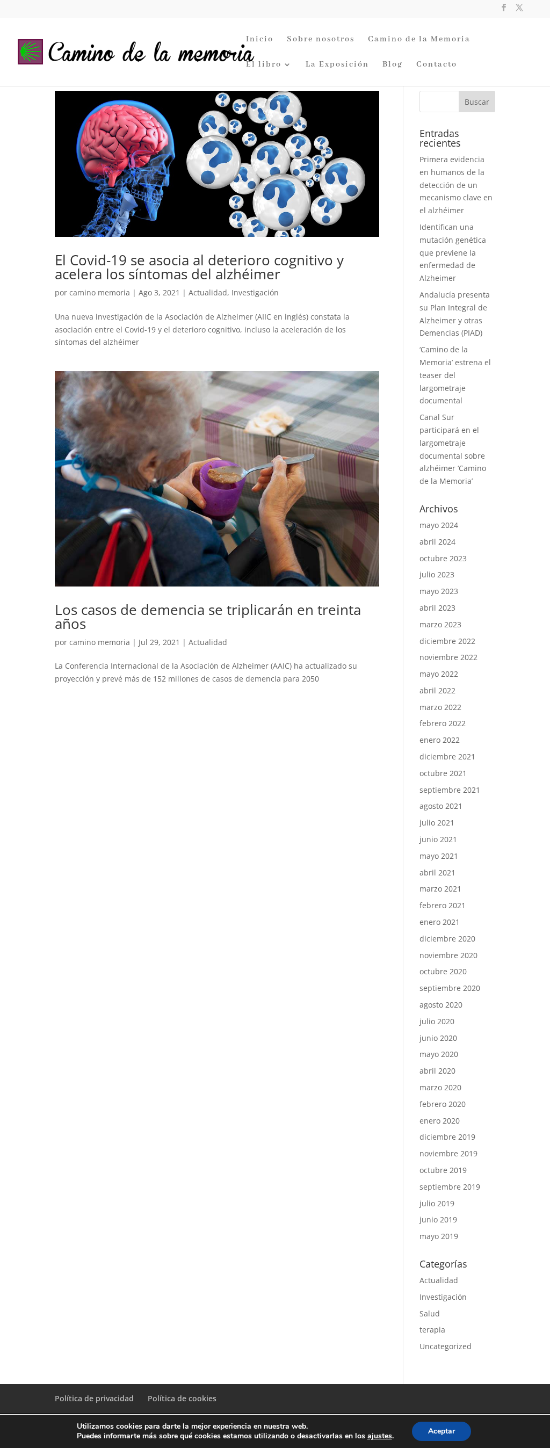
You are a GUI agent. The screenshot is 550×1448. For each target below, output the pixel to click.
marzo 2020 (440, 1087)
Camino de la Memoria (419, 39)
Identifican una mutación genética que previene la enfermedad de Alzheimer (452, 252)
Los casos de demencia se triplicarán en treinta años (208, 616)
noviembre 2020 (448, 955)
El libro (263, 65)
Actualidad (208, 292)
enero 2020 (439, 1121)
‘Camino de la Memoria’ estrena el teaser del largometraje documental (455, 375)
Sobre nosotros (320, 39)
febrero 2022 (442, 723)
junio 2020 (438, 1038)
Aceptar (441, 1431)
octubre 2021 (443, 773)
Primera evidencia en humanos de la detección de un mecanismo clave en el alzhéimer (456, 184)
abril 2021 (437, 872)
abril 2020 (437, 1071)
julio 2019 (436, 1203)
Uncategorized (445, 1346)
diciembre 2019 (447, 1137)
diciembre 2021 (447, 756)
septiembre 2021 (449, 790)
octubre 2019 (443, 1170)
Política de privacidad (94, 1398)
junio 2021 (438, 839)
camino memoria (99, 292)
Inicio (259, 39)
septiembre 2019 (449, 1187)
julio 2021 (436, 822)
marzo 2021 (440, 889)
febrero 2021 (442, 905)
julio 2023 (436, 574)
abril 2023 (437, 608)
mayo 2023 (438, 591)
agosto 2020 (440, 1005)
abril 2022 (437, 690)
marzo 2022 (440, 707)
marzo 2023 (440, 624)
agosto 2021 (440, 806)
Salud (429, 1313)
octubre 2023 (443, 558)
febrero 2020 (442, 1104)
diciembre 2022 (447, 641)
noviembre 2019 (448, 1153)
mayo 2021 (438, 856)
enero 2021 (439, 922)
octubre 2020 (443, 971)
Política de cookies (182, 1398)
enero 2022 (439, 740)
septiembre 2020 (449, 988)
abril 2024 (437, 542)
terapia (432, 1329)
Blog (392, 65)
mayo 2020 (438, 1054)
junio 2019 (438, 1219)
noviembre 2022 (448, 657)
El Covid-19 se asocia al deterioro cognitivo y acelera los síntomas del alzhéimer (199, 267)
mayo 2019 (438, 1236)
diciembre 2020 (447, 938)
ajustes (379, 1436)
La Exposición (337, 65)
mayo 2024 (438, 525)
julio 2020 (436, 1021)
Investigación (255, 292)
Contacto (436, 65)
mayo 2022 (438, 674)
